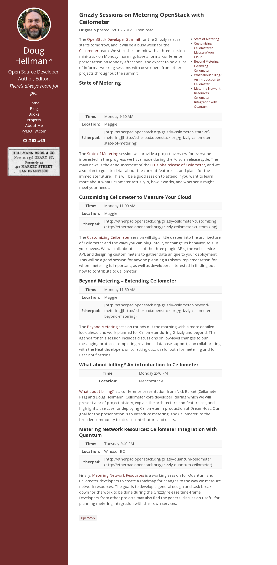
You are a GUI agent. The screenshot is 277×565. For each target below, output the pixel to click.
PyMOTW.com (34, 131)
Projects (34, 119)
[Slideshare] (39, 140)
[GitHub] (25, 140)
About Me (34, 125)
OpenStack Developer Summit (113, 39)
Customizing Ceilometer (108, 237)
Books (33, 114)
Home (34, 102)
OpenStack (88, 518)
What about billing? (96, 391)
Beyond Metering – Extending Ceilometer (207, 66)
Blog (34, 108)
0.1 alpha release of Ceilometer (177, 164)
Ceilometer (89, 50)
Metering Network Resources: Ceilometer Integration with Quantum (207, 97)
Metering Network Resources (118, 475)
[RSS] (43, 140)
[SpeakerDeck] (34, 140)
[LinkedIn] (29, 140)
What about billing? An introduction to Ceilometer (208, 79)
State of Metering (206, 39)
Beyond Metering (102, 326)
